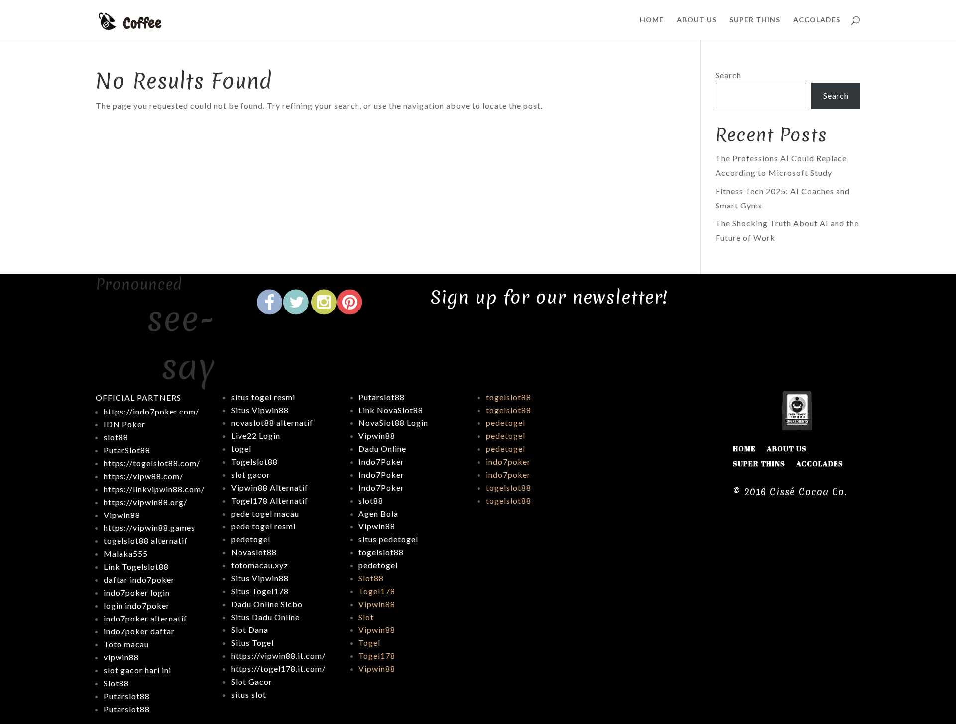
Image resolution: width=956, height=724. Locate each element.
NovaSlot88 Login (393, 422)
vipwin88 (121, 657)
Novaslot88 (254, 552)
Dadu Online (382, 448)
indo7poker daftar (139, 631)
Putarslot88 (127, 696)
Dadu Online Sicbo (267, 604)
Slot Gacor (251, 681)
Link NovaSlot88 (390, 409)
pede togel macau (265, 513)
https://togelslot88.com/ (152, 463)
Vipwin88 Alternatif (269, 487)
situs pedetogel (388, 539)
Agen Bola (378, 513)
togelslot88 (381, 552)
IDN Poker (124, 424)
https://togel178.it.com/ (278, 668)
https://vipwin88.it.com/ (278, 655)
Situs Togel (252, 642)
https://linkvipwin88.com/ (154, 489)
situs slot (248, 694)
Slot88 (371, 578)
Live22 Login (255, 435)
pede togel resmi (263, 526)
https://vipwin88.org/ (145, 502)
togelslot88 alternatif (146, 540)
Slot (366, 616)
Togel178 (376, 591)
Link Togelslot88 (136, 566)
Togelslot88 (254, 461)
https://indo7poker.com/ (151, 411)
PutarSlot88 (127, 450)
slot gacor (250, 474)
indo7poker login (137, 592)
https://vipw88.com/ (143, 476)
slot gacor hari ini (137, 670)
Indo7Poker (381, 461)
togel (241, 448)
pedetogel (250, 539)
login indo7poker (137, 605)
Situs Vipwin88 (260, 409)
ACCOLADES (816, 20)
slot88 (370, 500)
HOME (652, 20)
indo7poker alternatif (145, 618)
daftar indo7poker (139, 579)
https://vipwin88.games (149, 527)
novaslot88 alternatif (272, 422)
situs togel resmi (263, 397)
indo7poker (508, 461)
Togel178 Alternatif (269, 500)
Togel (369, 642)
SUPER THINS (754, 20)
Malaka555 (126, 553)
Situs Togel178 (260, 591)
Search (728, 75)
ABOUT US (697, 20)
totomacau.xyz (259, 565)
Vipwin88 (122, 514)
